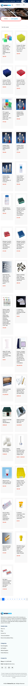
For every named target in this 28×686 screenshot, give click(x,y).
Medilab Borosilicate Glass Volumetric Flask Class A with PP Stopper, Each (21, 451)
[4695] (5, 363)
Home (6, 18)
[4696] (19, 320)
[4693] (5, 398)
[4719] (5, 125)
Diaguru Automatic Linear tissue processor (7, 391)
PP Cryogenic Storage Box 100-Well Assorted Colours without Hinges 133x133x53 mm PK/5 (6, 49)
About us (3, 628)
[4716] (19, 156)
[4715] (5, 188)
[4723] (19, 57)
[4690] (5, 428)
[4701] (19, 254)
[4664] (19, 524)
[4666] (19, 492)
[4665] (5, 526)
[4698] (19, 286)
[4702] (5, 254)
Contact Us (3, 633)
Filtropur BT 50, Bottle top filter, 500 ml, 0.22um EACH (7, 482)
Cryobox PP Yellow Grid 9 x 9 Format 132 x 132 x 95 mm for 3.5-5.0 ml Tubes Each (21, 48)
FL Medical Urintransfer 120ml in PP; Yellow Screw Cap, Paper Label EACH (21, 515)
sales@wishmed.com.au (9, 663)
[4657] (5, 592)
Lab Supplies (3, 648)
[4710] (5, 217)
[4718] (19, 122)
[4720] (19, 92)
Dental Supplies (4, 645)
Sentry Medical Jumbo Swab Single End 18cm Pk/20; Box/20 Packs (20, 178)
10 (24, 599)
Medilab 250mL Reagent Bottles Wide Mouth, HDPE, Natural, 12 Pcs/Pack (7, 178)
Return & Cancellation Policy (7, 637)
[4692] (19, 399)
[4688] (5, 458)
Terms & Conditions (5, 635)
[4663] (5, 556)
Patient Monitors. (4, 652)
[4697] (5, 331)
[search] (24, 5)
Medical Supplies (4, 650)
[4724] (5, 60)
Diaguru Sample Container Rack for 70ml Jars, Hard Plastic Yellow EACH (21, 483)
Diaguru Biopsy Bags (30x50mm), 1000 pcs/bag (7, 450)
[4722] (5, 90)
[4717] (5, 156)
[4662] (19, 559)
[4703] (19, 221)
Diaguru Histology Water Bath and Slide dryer (21, 421)
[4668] (5, 490)
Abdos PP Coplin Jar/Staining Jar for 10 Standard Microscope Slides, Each (7, 354)
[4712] (19, 188)
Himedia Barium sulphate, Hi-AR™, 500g (7, 209)
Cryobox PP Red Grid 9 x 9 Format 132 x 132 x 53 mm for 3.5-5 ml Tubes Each (21, 83)
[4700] (5, 289)
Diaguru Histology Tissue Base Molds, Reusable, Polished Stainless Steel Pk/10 (21, 277)
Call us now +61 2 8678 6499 (9, 1)
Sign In (18, 1)
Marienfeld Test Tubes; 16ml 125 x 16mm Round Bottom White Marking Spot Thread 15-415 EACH (7, 279)
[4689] (19, 428)
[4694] (19, 369)
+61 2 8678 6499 (7, 661)
